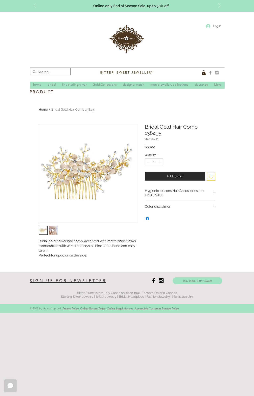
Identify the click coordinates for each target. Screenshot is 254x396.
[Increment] (160, 162)
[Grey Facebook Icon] (210, 72)
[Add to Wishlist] (211, 176)
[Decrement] (147, 162)
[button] (204, 72)
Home (43, 109)
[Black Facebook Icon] (153, 280)
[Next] (219, 5)
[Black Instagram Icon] (161, 280)
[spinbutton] (154, 162)
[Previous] (35, 5)
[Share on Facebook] (147, 218)
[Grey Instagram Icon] (217, 72)
